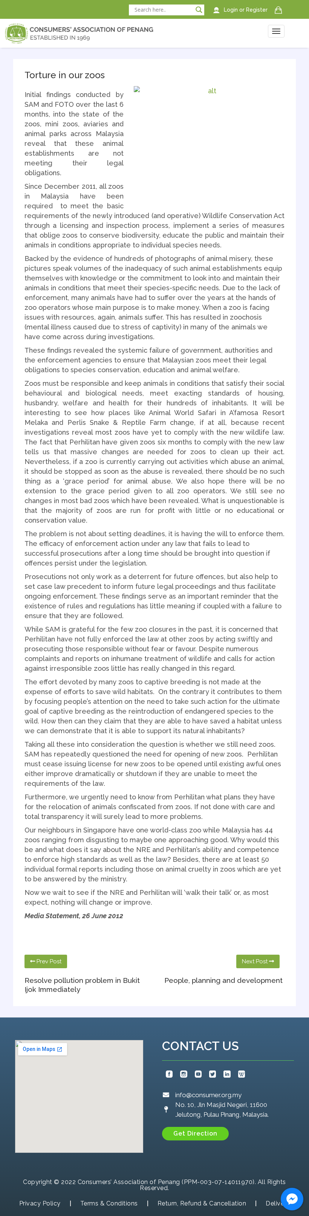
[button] (195, 1133)
